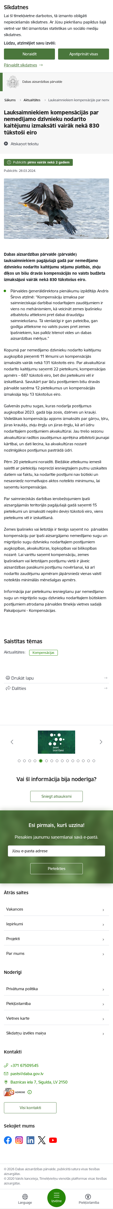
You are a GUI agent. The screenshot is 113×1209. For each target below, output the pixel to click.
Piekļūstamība (18, 1003)
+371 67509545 (25, 1065)
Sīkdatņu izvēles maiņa (26, 1033)
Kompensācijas (43, 653)
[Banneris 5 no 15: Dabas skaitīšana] (56, 741)
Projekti (13, 938)
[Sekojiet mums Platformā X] (42, 1140)
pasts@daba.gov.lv (27, 1073)
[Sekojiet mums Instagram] (19, 1140)
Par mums (15, 953)
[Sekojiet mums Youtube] (53, 1140)
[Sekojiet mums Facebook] (8, 1140)
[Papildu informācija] (30, 1092)
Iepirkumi (14, 923)
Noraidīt (30, 53)
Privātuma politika (22, 988)
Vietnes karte (17, 1018)
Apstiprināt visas (83, 53)
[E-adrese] (14, 1092)
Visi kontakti (30, 1107)
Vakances (14, 909)
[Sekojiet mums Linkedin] (30, 1140)
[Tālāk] (101, 742)
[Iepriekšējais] (12, 742)
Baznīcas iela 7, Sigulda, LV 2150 (39, 1082)
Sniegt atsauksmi (56, 796)
